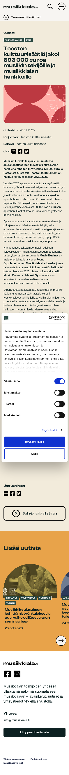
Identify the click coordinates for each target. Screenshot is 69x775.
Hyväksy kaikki (34, 441)
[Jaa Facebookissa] (20, 151)
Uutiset (9, 33)
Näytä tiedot (49, 430)
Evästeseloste (39, 759)
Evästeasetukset (13, 763)
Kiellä (34, 453)
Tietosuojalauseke (14, 759)
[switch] (59, 393)
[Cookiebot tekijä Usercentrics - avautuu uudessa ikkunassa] (49, 318)
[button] (61, 641)
